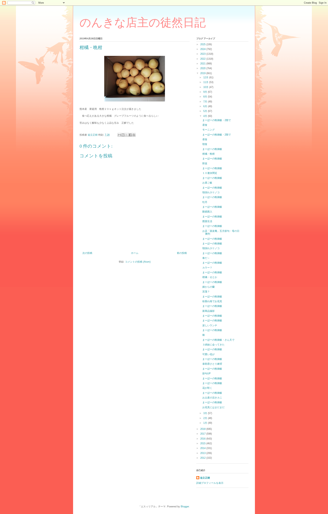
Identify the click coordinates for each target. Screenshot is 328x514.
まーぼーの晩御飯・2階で (216, 120)
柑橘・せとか (209, 277)
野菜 (204, 163)
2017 (203, 433)
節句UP (206, 373)
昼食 (204, 125)
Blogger (185, 506)
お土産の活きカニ (212, 397)
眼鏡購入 (207, 211)
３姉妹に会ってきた (213, 344)
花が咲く (207, 387)
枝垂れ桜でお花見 (212, 301)
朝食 (204, 144)
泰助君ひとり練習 (212, 363)
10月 (206, 87)
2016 (203, 438)
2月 (205, 418)
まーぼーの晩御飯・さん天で (218, 339)
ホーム (134, 253)
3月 (205, 413)
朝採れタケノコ (211, 192)
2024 (203, 49)
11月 (206, 82)
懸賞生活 (207, 221)
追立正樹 (205, 477)
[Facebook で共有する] (130, 135)
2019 (203, 73)
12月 (206, 77)
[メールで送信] (119, 135)
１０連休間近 (209, 173)
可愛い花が (208, 354)
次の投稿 (87, 253)
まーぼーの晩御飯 (212, 149)
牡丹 (204, 202)
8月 (205, 96)
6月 (205, 106)
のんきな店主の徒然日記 (143, 22)
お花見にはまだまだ (213, 407)
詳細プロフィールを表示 (209, 483)
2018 (203, 429)
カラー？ (207, 267)
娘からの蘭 (208, 286)
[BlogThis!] (123, 135)
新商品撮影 (208, 311)
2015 (203, 443)
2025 (203, 44)
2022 (203, 58)
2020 (203, 68)
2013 (203, 453)
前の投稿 (182, 253)
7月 (205, 101)
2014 (203, 448)
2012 (203, 457)
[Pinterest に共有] (134, 135)
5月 (205, 111)
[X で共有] (127, 135)
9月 (205, 91)
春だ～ (206, 258)
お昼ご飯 (207, 182)
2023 (203, 53)
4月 (205, 116)
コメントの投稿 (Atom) (138, 261)
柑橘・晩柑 (208, 153)
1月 (205, 422)
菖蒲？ (206, 291)
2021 (203, 63)
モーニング (208, 129)
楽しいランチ (209, 325)
